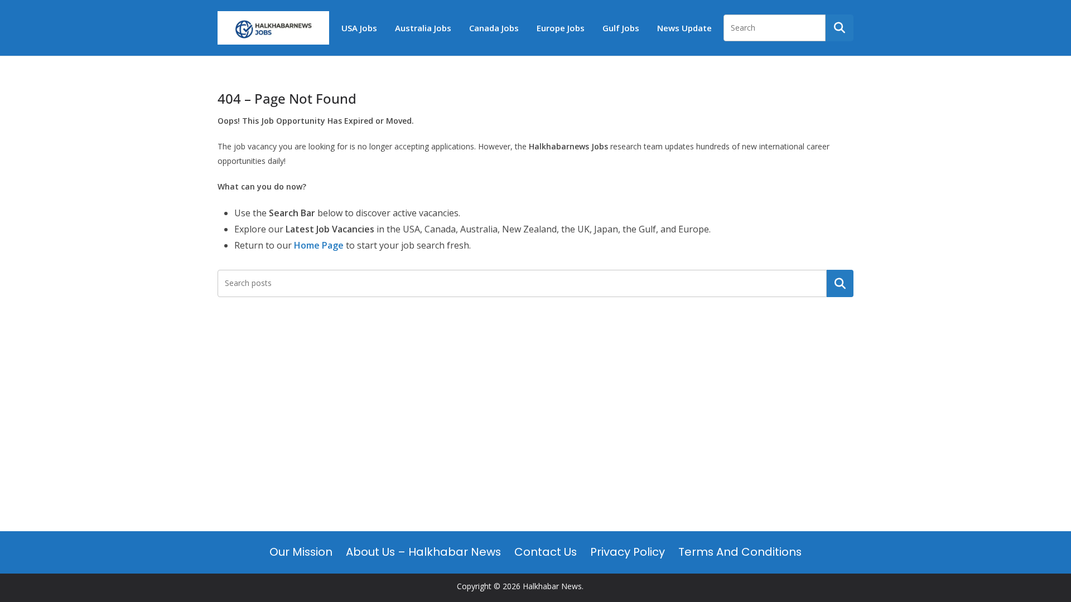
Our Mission (300, 552)
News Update (684, 27)
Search (840, 283)
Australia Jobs (423, 27)
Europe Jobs (561, 27)
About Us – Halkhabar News (423, 552)
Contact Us (545, 552)
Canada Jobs (494, 27)
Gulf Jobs (620, 27)
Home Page (319, 245)
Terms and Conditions (740, 552)
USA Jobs (359, 27)
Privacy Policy (627, 552)
